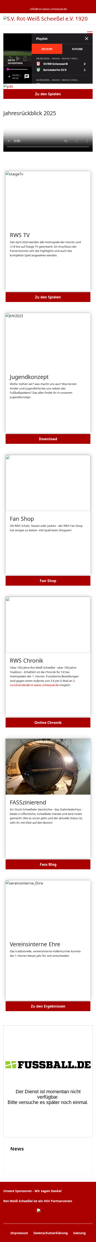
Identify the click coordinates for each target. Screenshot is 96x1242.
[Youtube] (44, 4)
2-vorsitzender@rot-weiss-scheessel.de (42, 683)
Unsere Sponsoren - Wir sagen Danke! (32, 1191)
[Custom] (58, 4)
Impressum (19, 1233)
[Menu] (90, 33)
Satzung (79, 1233)
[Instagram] (51, 4)
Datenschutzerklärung (50, 1233)
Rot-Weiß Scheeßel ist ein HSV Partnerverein (37, 1201)
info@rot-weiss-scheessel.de (48, 9)
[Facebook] (37, 4)
